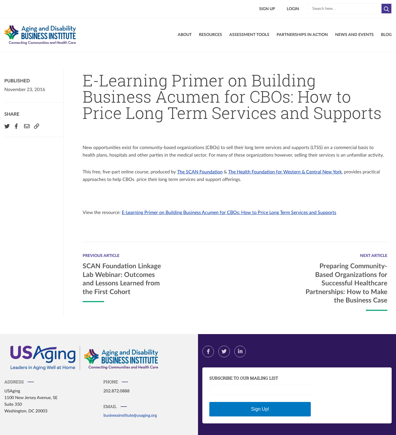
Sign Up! (260, 409)
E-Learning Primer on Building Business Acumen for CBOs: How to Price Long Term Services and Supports (229, 212)
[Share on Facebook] (16, 126)
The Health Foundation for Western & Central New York (285, 172)
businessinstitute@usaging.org (130, 415)
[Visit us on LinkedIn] (240, 351)
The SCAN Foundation (200, 172)
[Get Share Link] (36, 126)
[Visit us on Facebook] (208, 351)
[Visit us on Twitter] (224, 351)
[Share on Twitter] (6, 126)
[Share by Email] (26, 126)
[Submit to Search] (387, 8)
